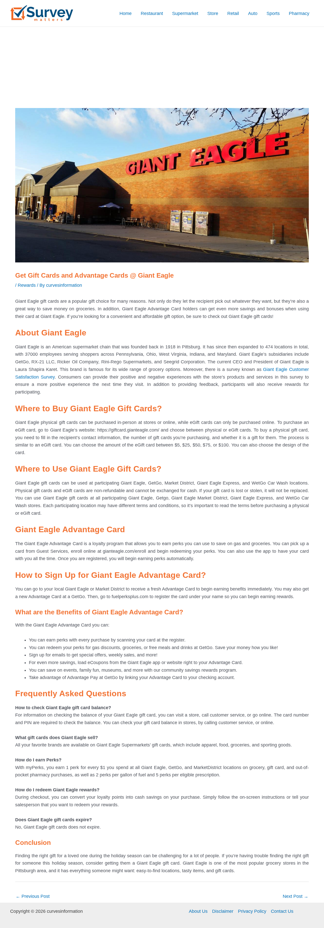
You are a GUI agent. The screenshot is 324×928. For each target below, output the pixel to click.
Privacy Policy (252, 911)
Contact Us (282, 911)
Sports (273, 13)
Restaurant (152, 13)
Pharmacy (299, 13)
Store (212, 13)
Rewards (27, 285)
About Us (198, 911)
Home (125, 13)
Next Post (295, 896)
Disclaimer (222, 911)
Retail (233, 13)
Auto (252, 13)
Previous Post (33, 896)
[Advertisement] (162, 64)
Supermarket (185, 13)
